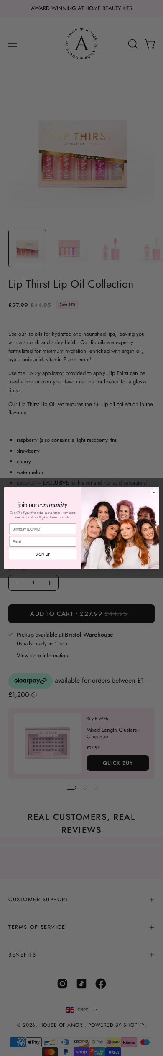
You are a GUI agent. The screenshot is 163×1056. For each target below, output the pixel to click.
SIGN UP (43, 554)
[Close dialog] (154, 492)
